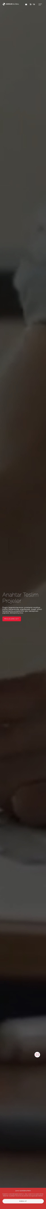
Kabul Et (23, 1201)
